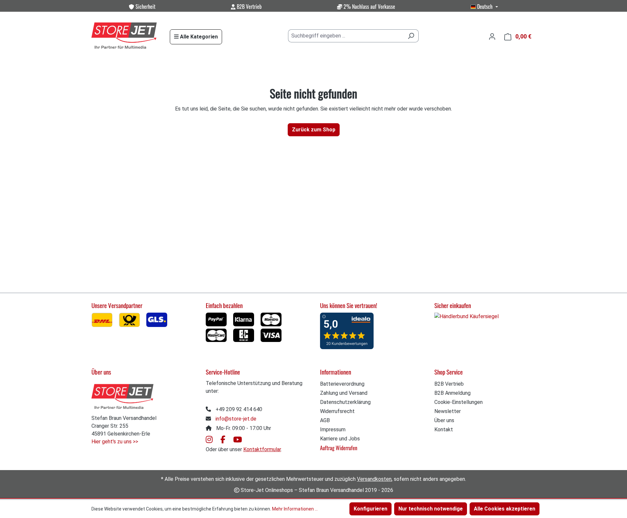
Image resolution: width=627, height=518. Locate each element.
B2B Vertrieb (248, 6)
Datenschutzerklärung (345, 402)
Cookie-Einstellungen (458, 402)
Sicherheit (144, 6)
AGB (325, 420)
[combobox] (346, 35)
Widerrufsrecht (337, 411)
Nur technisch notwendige (430, 509)
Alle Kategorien (198, 37)
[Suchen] (411, 35)
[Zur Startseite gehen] (124, 36)
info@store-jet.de (236, 419)
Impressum (333, 429)
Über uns (444, 420)
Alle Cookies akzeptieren (504, 509)
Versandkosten (374, 479)
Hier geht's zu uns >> (114, 441)
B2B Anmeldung (452, 393)
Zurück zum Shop (313, 129)
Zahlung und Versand (343, 393)
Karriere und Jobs (340, 439)
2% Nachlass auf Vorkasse (368, 6)
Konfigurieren (370, 509)
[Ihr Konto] (492, 36)
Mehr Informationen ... (295, 508)
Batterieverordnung (342, 384)
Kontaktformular (262, 449)
